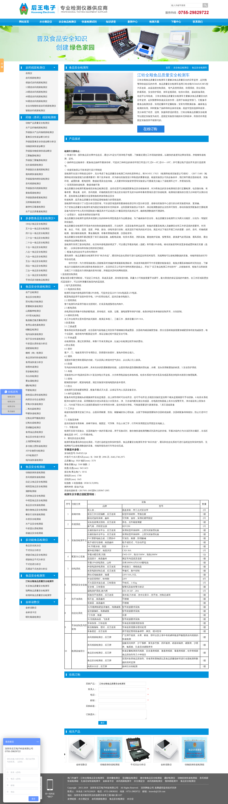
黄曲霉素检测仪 (33, 193)
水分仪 (130, 799)
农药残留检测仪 (35, 67)
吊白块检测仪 (32, 376)
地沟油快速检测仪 (34, 334)
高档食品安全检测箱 (35, 496)
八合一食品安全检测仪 (36, 252)
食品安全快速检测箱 (35, 505)
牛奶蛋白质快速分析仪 (36, 343)
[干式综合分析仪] (138, 761)
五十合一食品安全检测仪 (37, 228)
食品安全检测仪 (33, 297)
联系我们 (198, 21)
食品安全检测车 (35, 575)
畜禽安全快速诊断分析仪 (37, 137)
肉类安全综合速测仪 (35, 399)
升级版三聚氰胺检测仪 (36, 160)
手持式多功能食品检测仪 (37, 280)
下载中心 (176, 21)
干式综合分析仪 (33, 550)
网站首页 (24, 21)
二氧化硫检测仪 (33, 409)
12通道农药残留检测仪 (36, 87)
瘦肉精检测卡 (171, 781)
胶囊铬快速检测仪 (34, 306)
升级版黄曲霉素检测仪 (36, 197)
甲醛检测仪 (31, 390)
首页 (168, 67)
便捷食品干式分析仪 (35, 559)
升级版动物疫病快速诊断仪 (39, 151)
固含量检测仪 (113, 778)
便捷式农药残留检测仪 (36, 82)
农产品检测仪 (32, 292)
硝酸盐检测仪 (32, 329)
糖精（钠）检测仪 (34, 353)
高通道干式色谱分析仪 (36, 569)
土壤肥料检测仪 (33, 441)
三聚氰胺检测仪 (33, 155)
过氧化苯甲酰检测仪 (35, 418)
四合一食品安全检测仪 (36, 266)
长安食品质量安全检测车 (37, 586)
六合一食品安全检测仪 (36, 256)
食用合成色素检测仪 (35, 325)
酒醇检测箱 (31, 491)
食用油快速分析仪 (34, 362)
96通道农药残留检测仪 (36, 101)
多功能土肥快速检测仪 (36, 446)
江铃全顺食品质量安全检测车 (40, 581)
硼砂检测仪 (31, 385)
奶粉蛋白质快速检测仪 (36, 395)
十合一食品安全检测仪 (36, 247)
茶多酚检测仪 (32, 371)
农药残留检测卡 (123, 781)
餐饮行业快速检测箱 (35, 514)
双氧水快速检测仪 (34, 404)
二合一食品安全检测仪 (36, 275)
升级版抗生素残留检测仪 (37, 169)
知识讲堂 (111, 21)
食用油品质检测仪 (34, 432)
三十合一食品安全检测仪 (37, 238)
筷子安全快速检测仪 (35, 339)
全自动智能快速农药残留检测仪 (41, 106)
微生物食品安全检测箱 (36, 510)
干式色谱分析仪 (33, 564)
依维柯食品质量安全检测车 (39, 595)
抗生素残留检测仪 (34, 165)
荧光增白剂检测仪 (34, 301)
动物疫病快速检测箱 (35, 472)
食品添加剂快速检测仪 (36, 357)
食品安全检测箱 (35, 466)
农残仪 (29, 73)
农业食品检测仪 (67, 21)
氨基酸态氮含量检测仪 (36, 320)
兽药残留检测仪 (33, 183)
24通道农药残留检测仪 (36, 92)
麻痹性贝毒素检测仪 (35, 207)
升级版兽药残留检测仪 (36, 188)
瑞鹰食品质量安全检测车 (37, 590)
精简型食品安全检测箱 (36, 486)
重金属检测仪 (32, 381)
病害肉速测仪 (32, 367)
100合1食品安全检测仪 (36, 224)
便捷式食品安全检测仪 (36, 555)
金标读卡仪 (31, 612)
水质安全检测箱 (33, 519)
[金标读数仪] (81, 761)
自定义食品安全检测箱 (36, 482)
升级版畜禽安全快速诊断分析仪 (41, 141)
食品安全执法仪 (33, 545)
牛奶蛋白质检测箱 (34, 528)
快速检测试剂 (89, 21)
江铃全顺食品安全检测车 (92, 778)
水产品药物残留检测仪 (36, 127)
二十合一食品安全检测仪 (37, 242)
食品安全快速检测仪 (38, 286)
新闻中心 (133, 21)
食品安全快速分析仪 (35, 437)
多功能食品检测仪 (37, 539)
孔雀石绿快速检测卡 (90, 781)
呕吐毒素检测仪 (33, 617)
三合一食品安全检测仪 (36, 270)
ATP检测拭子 (32, 455)
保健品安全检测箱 (34, 533)
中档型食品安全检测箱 (36, 500)
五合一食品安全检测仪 (36, 261)
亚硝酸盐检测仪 (33, 427)
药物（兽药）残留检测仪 (41, 117)
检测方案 (154, 21)
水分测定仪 (46, 21)
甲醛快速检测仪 (33, 413)
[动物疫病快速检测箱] (110, 761)
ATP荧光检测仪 (33, 315)
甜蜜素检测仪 (32, 348)
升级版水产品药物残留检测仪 (40, 132)
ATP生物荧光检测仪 (35, 451)
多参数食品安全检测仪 (40, 218)
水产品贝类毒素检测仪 (36, 211)
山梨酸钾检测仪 (33, 311)
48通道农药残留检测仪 (36, 96)
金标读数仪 (33, 602)
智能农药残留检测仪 (35, 110)
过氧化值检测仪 (33, 423)
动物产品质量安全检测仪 (37, 123)
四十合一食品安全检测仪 (37, 233)
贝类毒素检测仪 (33, 202)
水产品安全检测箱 (34, 524)
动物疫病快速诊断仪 (35, 146)
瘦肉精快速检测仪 (34, 174)
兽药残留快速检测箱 (35, 477)
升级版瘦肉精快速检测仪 (37, 179)
